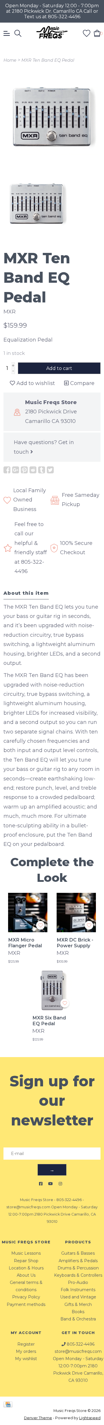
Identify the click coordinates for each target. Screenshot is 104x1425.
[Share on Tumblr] (41, 469)
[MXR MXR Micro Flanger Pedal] (27, 912)
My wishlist (26, 1358)
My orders (26, 1351)
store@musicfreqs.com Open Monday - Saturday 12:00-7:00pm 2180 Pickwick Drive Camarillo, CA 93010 (52, 1214)
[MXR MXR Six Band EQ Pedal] (52, 990)
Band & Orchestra (78, 1319)
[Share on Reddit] (32, 469)
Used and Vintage (78, 1297)
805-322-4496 (69, 1200)
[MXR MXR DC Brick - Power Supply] (76, 912)
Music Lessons (26, 1253)
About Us (26, 1275)
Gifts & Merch (78, 1304)
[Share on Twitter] (50, 469)
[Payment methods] (8, 1404)
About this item (26, 593)
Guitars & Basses (78, 1253)
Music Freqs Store (36, 1200)
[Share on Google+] (15, 469)
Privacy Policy (26, 1297)
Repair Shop (26, 1260)
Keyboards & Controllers (78, 1275)
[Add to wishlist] (40, 925)
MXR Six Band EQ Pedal (49, 1020)
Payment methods (26, 1304)
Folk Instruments (78, 1289)
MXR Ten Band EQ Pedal (47, 60)
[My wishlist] (86, 33)
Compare (81, 383)
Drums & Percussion (78, 1268)
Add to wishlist (35, 383)
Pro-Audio (78, 1282)
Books (78, 1311)
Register (26, 1344)
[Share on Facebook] (6, 469)
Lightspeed (90, 1418)
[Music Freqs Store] (52, 33)
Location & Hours (26, 1268)
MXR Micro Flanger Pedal (25, 942)
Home (9, 60)
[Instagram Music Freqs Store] (60, 1183)
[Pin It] (24, 469)
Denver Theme (38, 1418)
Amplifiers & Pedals (78, 1260)
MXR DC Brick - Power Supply (75, 942)
